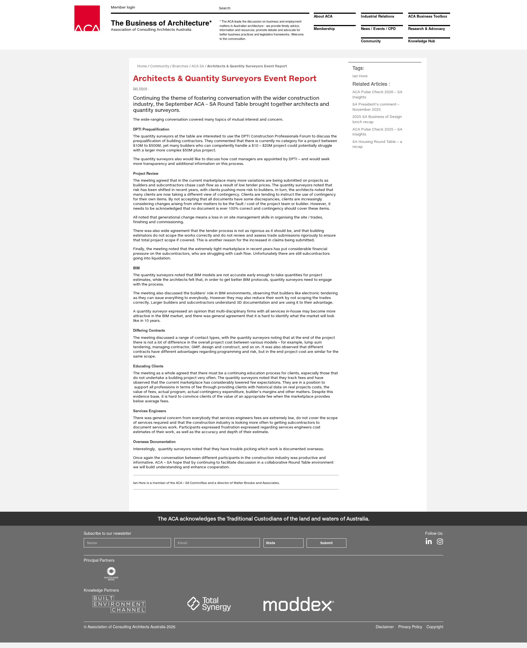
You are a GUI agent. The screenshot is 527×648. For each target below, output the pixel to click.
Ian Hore (140, 88)
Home (142, 66)
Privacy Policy (410, 626)
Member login (123, 7)
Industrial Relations (377, 16)
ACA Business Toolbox (427, 16)
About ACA (323, 16)
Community (371, 40)
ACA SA (198, 66)
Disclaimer (385, 626)
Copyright (435, 626)
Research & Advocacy (426, 28)
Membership (324, 28)
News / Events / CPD (378, 28)
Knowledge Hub (421, 40)
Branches (180, 66)
